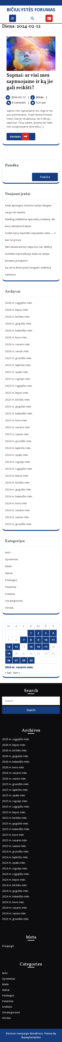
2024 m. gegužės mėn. (18, 489)
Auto (8, 552)
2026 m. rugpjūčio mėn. (18, 302)
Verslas (9, 607)
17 (45, 646)
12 (8, 646)
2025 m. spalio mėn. (16, 372)
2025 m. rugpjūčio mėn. (18, 385)
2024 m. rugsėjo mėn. (17, 461)
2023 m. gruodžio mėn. (18, 524)
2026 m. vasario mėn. (17, 344)
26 (8, 660)
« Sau (8, 672)
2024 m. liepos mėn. (17, 475)
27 (16, 660)
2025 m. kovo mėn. (16, 420)
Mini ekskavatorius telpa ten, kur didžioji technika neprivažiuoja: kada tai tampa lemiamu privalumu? (28, 253)
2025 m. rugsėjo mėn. (17, 379)
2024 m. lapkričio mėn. (18, 448)
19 (8, 653)
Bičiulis (40, 97)
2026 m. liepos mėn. (17, 309)
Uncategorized (14, 600)
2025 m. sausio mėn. (17, 434)
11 (53, 639)
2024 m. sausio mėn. (17, 517)
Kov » (16, 672)
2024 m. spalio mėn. (16, 455)
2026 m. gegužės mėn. (18, 323)
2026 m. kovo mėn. (16, 337)
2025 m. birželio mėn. (17, 399)
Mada (8, 566)
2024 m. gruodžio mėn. (18, 441)
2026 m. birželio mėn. (17, 316)
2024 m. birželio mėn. (17, 482)
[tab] (13, 18)
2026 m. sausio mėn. (17, 351)
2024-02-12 (18, 97)
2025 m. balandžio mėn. (19, 413)
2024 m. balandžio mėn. (19, 496)
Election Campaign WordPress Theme (29, 1033)
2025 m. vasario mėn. (17, 427)
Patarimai (10, 587)
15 (31, 646)
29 (31, 660)
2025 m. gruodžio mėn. (18, 358)
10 (45, 639)
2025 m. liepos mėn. (17, 392)
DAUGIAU (22, 135)
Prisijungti (8, 946)
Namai (8, 573)
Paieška (12, 165)
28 (23, 660)
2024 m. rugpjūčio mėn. (18, 468)
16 (38, 646)
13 (16, 646)
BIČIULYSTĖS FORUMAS (31, 9)
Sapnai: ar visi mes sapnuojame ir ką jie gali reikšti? (30, 81)
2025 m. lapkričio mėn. (18, 365)
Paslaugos (11, 580)
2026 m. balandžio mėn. (19, 330)
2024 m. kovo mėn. (16, 503)
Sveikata (10, 593)
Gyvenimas (11, 559)
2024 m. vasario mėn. (17, 510)
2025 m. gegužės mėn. (18, 406)
